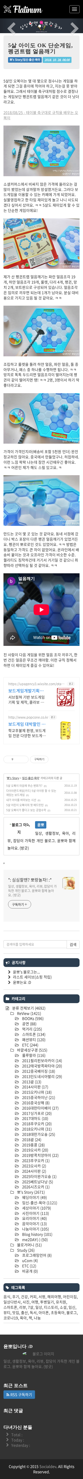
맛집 (15, 1312)
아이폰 (44, 1312)
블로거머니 (29, 1245)
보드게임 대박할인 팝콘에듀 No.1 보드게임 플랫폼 (27, 724)
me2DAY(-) (34, 1239)
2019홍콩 (33, 1145)
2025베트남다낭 (37, 1181)
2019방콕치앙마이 (40, 1155)
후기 (15, 1296)
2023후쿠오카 (35, 1160)
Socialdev (47, 1466)
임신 (71, 1307)
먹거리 (31, 1029)
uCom (29, 1260)
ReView (28, 1013)
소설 (63, 1307)
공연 (28, 1023)
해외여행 (54, 1296)
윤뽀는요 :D (22, 982)
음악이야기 (34, 1223)
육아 (23, 1318)
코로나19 (10, 1318)
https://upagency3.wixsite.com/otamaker (37, 684)
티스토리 (51, 1307)
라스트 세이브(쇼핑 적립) (32, 977)
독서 (33, 1312)
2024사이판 (33, 1171)
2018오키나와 (36, 1129)
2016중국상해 (35, 1102)
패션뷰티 (33, 1039)
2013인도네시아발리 (41, 1076)
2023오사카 (33, 1166)
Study (25, 1250)
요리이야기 (34, 1218)
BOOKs (32, 1018)
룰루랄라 (33, 1055)
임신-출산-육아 (30, 778)
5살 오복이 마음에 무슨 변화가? (24, 786)
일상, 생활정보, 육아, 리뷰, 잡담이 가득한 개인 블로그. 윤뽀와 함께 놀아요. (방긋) (32, 890)
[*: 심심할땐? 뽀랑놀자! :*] (23, 9)
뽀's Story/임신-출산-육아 (25, 60)
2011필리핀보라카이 (41, 1060)
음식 (6, 1296)
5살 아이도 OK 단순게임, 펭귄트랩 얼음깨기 (40, 48)
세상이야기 (36, 1208)
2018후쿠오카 (36, 1123)
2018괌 (31, 1139)
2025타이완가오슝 (38, 1176)
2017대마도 (34, 1118)
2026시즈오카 (35, 1186)
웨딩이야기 (34, 1197)
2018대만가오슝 (38, 1134)
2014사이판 (34, 1086)
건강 (24, 1296)
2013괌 (31, 1081)
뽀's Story (13, 778)
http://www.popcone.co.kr (28, 717)
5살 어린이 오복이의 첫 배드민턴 (25, 805)
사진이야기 (35, 1213)
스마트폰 (33, 1034)
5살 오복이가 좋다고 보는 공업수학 (26, 810)
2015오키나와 (36, 1092)
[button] (6, 25)
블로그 (71, 1312)
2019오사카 (34, 1150)
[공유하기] (18, 759)
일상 (38, 1307)
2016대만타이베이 (40, 1108)
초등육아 (58, 1312)
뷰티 (6, 1312)
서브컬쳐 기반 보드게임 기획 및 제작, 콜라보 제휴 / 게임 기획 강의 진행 (26, 699)
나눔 (37, 1318)
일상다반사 (12, 1302)
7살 (30, 1307)
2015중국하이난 (38, 1097)
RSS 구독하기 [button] (20, 1394)
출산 (24, 1312)
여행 (34, 1302)
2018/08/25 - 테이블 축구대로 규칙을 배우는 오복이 (40, 115)
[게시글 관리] (23, 759)
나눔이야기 (35, 1229)
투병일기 (47, 1302)
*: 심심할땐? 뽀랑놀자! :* (30, 880)
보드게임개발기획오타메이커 (26, 691)
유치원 (61, 1302)
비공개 (29, 1271)
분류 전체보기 (28, 1008)
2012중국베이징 (38, 1071)
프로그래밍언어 (36, 1255)
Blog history (36, 1234)
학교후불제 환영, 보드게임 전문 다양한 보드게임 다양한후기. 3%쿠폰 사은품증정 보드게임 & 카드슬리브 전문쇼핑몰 (27, 733)
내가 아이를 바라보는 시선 (21, 800)
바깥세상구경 (31, 1050)
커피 (33, 1296)
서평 (42, 1296)
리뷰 (22, 1307)
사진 (26, 1302)
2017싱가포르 (36, 1113)
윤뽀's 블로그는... (26, 972)
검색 (73, 944)
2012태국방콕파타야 (41, 1066)
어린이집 (70, 1296)
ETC (29, 1045)
